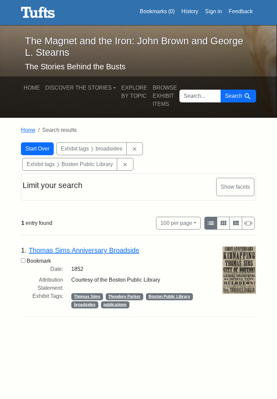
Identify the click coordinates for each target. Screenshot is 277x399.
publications (115, 304)
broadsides (85, 304)
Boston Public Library (169, 296)
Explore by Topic (134, 92)
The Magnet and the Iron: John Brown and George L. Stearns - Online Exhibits (38, 12)
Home (32, 88)
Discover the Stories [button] (78, 88)
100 (176, 223)
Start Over (37, 148)
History (189, 11)
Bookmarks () (157, 11)
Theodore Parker (124, 296)
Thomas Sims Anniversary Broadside (84, 250)
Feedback (241, 11)
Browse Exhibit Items (165, 96)
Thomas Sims (87, 296)
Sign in (213, 11)
